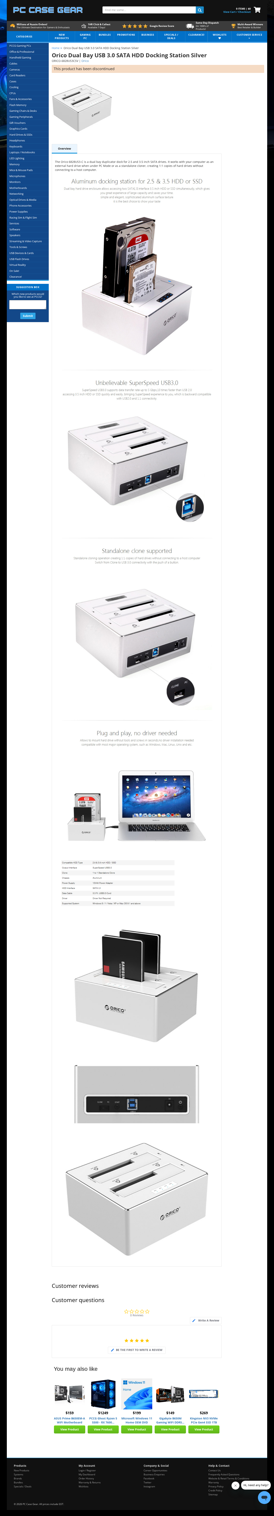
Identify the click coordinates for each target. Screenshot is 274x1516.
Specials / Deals (22, 1486)
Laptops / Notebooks (22, 152)
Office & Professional (21, 51)
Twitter (147, 1482)
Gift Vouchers (17, 123)
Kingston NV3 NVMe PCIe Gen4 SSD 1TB (204, 1420)
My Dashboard (87, 1474)
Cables (13, 63)
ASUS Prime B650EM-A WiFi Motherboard (69, 1420)
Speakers (14, 235)
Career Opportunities (155, 1470)
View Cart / (230, 12)
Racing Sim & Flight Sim (23, 217)
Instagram (149, 1486)
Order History (86, 1478)
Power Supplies (18, 211)
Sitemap (213, 1494)
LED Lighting (16, 158)
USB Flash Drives (19, 259)
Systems (18, 1474)
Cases (12, 81)
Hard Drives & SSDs (20, 134)
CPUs (12, 93)
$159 (70, 1412)
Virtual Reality (17, 265)
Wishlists (83, 1486)
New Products (21, 1470)
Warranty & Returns (90, 1482)
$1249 (103, 1412)
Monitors (14, 182)
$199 (137, 1412)
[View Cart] (256, 9)
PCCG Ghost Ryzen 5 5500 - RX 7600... (103, 1420)
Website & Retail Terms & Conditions (228, 1478)
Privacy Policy (215, 1486)
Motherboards (18, 188)
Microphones (17, 176)
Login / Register (87, 1470)
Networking (16, 194)
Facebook (149, 1478)
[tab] (206, 1320)
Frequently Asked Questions (223, 1474)
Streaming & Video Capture (25, 241)
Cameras (14, 69)
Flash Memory (17, 105)
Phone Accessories (20, 205)
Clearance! (15, 276)
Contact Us (214, 1470)
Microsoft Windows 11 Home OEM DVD (136, 1420)
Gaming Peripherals (21, 117)
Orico (85, 61)
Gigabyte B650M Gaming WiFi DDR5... (170, 1420)
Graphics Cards (18, 128)
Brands (18, 1478)
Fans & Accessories (20, 99)
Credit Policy (215, 1490)
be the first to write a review (139, 1350)
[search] (200, 9)
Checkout (244, 12)
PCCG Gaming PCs (20, 45)
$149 (170, 1412)
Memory (14, 164)
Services (14, 223)
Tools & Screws (18, 247)
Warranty (213, 1482)
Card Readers (17, 75)
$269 (204, 1412)
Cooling (13, 87)
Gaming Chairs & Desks (23, 111)
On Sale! (14, 271)
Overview (64, 148)
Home (56, 48)
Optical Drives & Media (22, 200)
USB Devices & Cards (21, 253)
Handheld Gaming (20, 57)
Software (14, 229)
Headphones (17, 140)
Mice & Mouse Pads (21, 170)
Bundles (18, 1482)
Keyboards (15, 146)
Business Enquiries (154, 1474)
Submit (28, 316)
